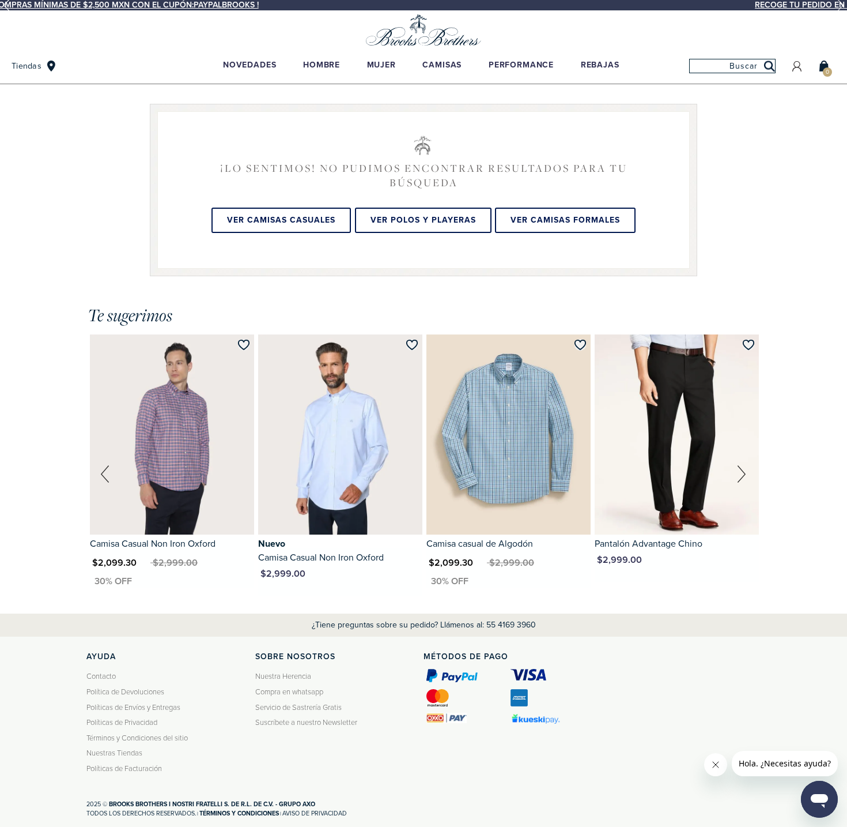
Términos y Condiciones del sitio (137, 738)
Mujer (381, 65)
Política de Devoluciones (125, 692)
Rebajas (600, 65)
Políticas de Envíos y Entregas (133, 707)
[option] (423, 5)
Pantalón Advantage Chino (648, 544)
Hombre (321, 65)
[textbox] (732, 66)
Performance (521, 65)
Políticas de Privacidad (121, 722)
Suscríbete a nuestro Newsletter (306, 722)
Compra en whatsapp (289, 692)
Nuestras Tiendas (114, 753)
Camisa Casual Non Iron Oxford (152, 544)
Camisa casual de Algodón (479, 544)
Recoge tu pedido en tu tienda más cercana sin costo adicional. (426, 5)
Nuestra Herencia (283, 676)
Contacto (101, 676)
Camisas (442, 65)
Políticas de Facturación (124, 768)
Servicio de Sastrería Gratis (298, 707)
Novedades (250, 65)
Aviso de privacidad (314, 813)
